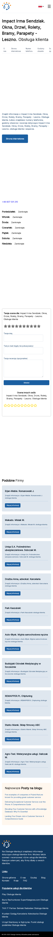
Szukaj (33, 877)
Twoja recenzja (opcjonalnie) (16, 358)
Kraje (16, 880)
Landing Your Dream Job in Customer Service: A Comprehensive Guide (24, 817)
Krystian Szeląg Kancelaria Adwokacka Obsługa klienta (24, 915)
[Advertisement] (26, 84)
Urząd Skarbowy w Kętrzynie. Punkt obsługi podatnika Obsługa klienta (23, 923)
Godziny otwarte (40, 49)
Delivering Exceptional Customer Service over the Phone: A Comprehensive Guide (25, 803)
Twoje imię (8, 333)
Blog (43, 877)
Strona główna (9, 877)
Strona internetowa (16, 49)
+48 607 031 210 (10, 202)
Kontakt (5, 880)
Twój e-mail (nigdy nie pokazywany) (18, 346)
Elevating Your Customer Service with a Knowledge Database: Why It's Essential (26, 810)
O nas (4, 49)
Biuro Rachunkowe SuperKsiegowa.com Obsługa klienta (25, 901)
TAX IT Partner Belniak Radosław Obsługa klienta (25, 908)
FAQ (25, 880)
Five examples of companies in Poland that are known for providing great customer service (24, 796)
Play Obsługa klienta (11, 894)
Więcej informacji (13, 505)
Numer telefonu (29, 49)
